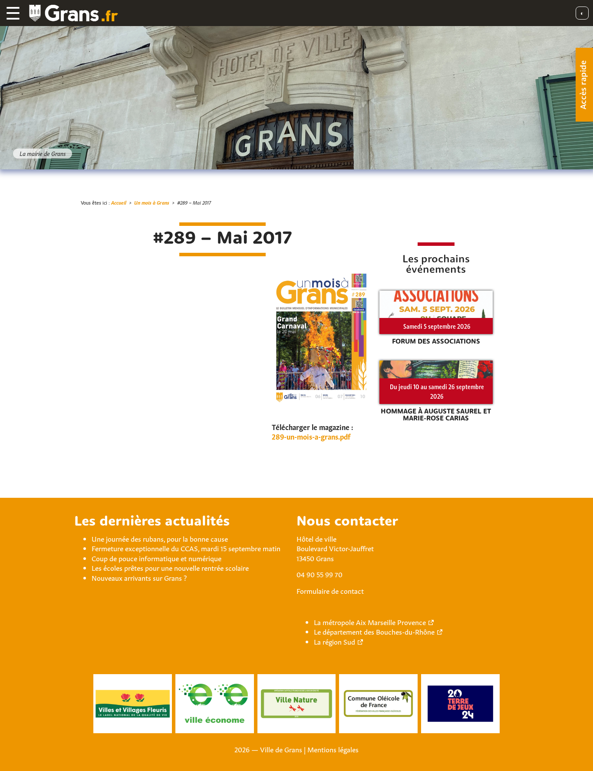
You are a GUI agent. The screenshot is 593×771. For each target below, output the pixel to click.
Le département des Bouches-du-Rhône (374, 631)
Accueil (118, 202)
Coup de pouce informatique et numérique (156, 558)
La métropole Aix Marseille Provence (370, 621)
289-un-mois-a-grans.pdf (311, 436)
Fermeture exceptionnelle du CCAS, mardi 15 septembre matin (186, 548)
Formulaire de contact (330, 590)
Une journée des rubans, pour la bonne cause (160, 538)
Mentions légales (333, 749)
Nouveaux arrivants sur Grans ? (139, 577)
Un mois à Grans (151, 202)
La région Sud (334, 641)
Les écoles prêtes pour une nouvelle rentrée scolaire (170, 567)
